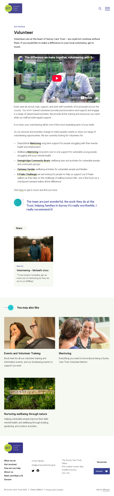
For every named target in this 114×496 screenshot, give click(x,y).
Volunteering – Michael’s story (33, 271)
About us (8, 472)
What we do (10, 461)
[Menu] (107, 8)
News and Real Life (13, 476)
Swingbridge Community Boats (33, 161)
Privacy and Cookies (54, 490)
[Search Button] (101, 9)
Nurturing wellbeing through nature (25, 414)
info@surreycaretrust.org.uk (43, 465)
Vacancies (102, 462)
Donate (7, 480)
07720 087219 (38, 461)
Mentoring (32, 152)
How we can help (12, 468)
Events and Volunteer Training (22, 353)
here (21, 190)
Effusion (106, 490)
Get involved (10, 465)
